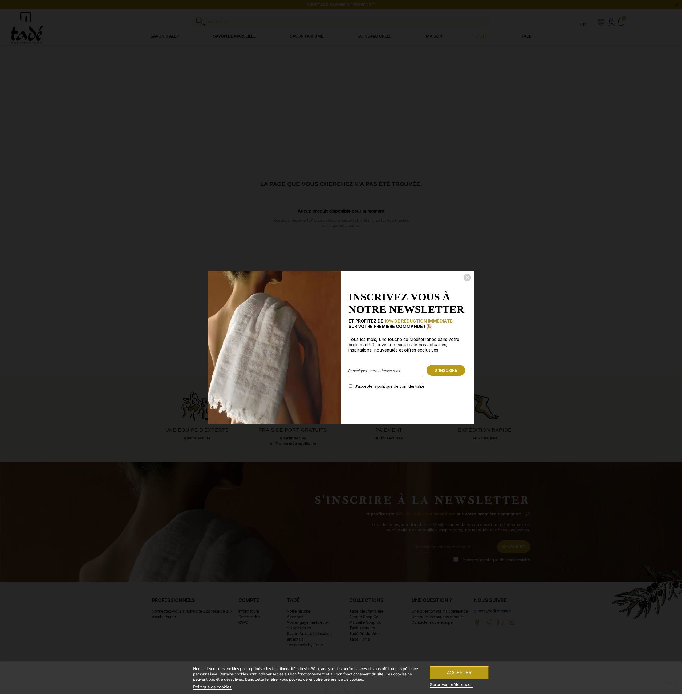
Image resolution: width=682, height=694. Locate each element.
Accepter (459, 672)
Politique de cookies (212, 686)
